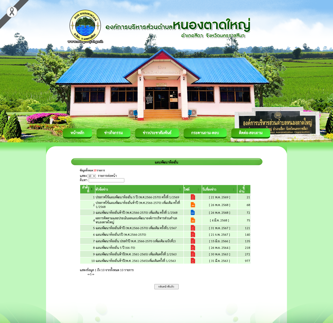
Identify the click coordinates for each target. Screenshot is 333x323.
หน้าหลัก (77, 132)
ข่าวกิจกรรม (113, 132)
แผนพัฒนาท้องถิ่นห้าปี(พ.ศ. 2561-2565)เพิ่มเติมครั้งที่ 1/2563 (136, 261)
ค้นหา (83, 180)
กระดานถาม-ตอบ (205, 132)
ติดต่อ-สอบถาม (250, 132)
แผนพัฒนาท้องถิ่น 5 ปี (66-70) (115, 248)
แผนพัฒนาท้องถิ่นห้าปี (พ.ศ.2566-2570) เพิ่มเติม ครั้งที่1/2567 (136, 228)
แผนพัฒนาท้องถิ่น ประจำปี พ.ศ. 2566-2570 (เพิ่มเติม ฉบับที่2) (136, 241)
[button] (102, 189)
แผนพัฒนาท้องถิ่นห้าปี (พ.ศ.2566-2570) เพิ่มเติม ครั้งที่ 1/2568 (136, 212)
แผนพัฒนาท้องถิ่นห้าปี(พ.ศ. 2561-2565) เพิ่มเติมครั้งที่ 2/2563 (136, 254)
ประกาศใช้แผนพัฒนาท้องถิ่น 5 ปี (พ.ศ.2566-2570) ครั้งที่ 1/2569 (137, 197)
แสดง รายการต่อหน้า (98, 176)
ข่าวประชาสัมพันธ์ (157, 132)
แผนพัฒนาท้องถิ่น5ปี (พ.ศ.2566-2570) (121, 234)
